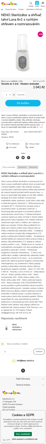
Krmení (21, 9)
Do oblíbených (14, 144)
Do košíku (23, 103)
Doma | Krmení (11, 9)
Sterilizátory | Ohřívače (34, 9)
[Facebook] (23, 371)
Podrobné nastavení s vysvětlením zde (23, 439)
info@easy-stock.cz (25, 360)
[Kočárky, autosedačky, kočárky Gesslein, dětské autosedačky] (2, 9)
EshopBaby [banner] (9, 4)
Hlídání (31, 147)
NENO (11, 137)
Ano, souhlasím (23, 434)
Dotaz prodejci (34, 144)
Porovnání (12, 147)
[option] (23, 52)
